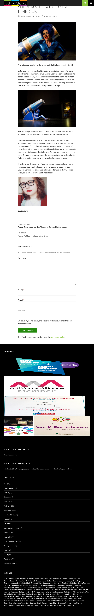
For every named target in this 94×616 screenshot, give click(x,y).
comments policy (57, 337)
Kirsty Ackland (24, 596)
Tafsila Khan (29, 605)
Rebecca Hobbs (35, 601)
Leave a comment (50, 16)
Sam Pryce (21, 603)
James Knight (83, 590)
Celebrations (8, 488)
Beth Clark (30, 581)
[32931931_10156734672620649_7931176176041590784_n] (44, 406)
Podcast (7, 550)
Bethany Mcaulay (65, 581)
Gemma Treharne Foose (13, 590)
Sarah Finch (53, 603)
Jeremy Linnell (27, 592)
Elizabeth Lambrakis (47, 585)
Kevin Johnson (62, 594)
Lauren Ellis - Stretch (38, 596)
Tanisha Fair (51, 605)
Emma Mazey (28, 587)
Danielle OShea (71, 583)
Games (6, 519)
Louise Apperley (10, 598)
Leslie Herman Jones (54, 596)
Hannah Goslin (53, 590)
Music (6, 532)
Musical (7, 537)
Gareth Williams (77, 587)
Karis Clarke (8, 594)
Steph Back (20, 605)
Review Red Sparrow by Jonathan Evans (33, 234)
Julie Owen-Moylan (71, 592)
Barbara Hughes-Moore (58, 579)
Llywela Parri (68, 596)
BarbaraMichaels (73, 579)
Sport (6, 555)
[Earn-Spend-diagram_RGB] (47, 366)
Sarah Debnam (42, 603)
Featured (7, 501)
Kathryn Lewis (50, 594)
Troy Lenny (61, 605)
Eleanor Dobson (22, 585)
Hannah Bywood (40, 590)
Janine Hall (17, 592)
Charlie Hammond (11, 583)
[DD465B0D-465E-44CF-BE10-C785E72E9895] (47, 426)
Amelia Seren (14, 579)
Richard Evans (78, 601)
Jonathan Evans (57, 592)
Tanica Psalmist (40, 605)
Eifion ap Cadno (10, 585)
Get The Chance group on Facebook (23, 469)
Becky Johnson (9, 581)
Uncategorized (9, 563)
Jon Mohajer (46, 592)
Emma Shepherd (39, 587)
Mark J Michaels (54, 598)
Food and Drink (10, 515)
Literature (7, 524)
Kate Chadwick (27, 594)
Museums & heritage (11, 528)
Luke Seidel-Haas (40, 598)
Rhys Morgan (58, 601)
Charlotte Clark (24, 583)
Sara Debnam (31, 603)
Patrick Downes (22, 601)
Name (21, 290)
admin (37, 16)
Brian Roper (77, 581)
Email (21, 300)
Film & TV (7, 510)
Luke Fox (30, 598)
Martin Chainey (66, 598)
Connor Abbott (49, 583)
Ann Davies (44, 579)
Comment (23, 258)
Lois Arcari (77, 596)
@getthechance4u (10, 455)
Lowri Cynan (21, 598)
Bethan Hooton (52, 581)
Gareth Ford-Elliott (63, 587)
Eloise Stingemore (74, 585)
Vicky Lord (69, 605)
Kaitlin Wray (84, 592)
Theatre (7, 559)
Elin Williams (34, 585)
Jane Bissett (8, 592)
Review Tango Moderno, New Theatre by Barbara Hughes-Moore (42, 225)
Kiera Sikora (73, 594)
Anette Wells (34, 579)
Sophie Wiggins (9, 605)
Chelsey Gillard (36, 583)
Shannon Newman (65, 603)
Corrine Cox (60, 583)
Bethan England (40, 581)
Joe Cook (37, 592)
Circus (6, 493)
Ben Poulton (20, 581)
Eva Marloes (50, 587)
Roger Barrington (10, 603)
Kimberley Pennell (11, 596)
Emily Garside (9, 587)
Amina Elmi (24, 579)
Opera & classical (10, 541)
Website (21, 310)
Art (5, 484)
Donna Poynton (84, 583)
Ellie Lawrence (61, 585)
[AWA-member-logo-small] (37, 386)
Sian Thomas (77, 603)
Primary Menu (91, 3)
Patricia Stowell (10, 601)
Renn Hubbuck (47, 601)
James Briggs (72, 590)
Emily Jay (18, 587)
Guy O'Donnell (28, 590)
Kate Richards (39, 594)
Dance (6, 497)
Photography (9, 546)
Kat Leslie (17, 594)
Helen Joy (63, 590)
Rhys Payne (68, 601)
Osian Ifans (77, 598)
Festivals (7, 506)
